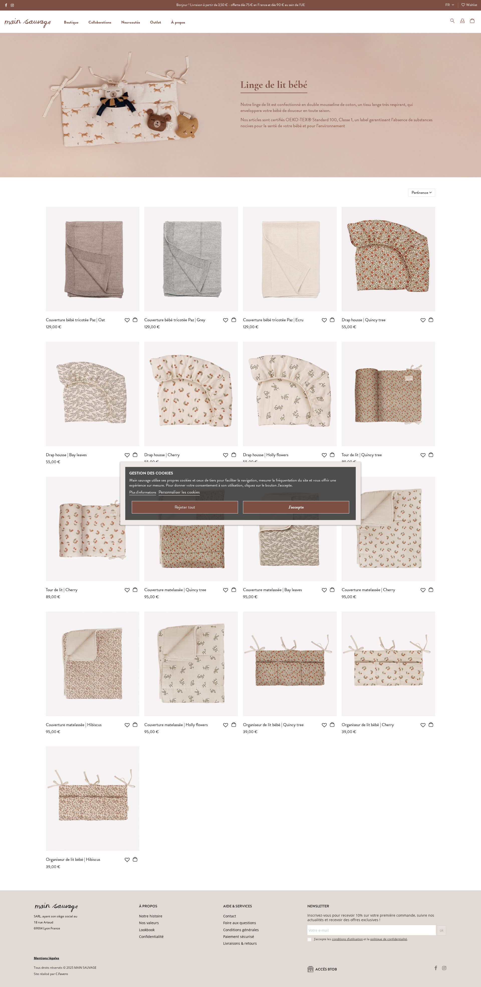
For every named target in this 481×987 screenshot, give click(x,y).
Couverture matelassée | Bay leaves (272, 590)
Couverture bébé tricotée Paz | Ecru (273, 320)
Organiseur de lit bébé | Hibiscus (73, 859)
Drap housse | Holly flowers (265, 455)
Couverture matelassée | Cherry (368, 590)
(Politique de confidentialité (105, 980)
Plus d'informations (142, 492)
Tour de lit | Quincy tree (362, 455)
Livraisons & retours (240, 943)
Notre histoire (150, 916)
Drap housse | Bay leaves (66, 455)
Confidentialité (151, 936)
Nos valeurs (149, 922)
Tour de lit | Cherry (61, 590)
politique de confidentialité (388, 939)
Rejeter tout (185, 507)
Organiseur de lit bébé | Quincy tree (273, 725)
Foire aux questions (239, 922)
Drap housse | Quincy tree (364, 320)
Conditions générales (241, 929)
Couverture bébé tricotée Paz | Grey (174, 320)
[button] (178, 21)
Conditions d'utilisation (140, 980)
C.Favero (62, 974)
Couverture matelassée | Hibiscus (73, 725)
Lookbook (147, 929)
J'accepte (296, 507)
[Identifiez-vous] (462, 22)
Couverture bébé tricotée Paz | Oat (75, 320)
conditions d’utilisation (347, 939)
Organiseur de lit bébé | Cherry (368, 725)
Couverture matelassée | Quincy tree (175, 590)
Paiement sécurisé (238, 936)
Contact (229, 916)
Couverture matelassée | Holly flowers (176, 725)
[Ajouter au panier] (135, 320)
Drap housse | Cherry (162, 455)
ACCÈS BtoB (326, 969)
